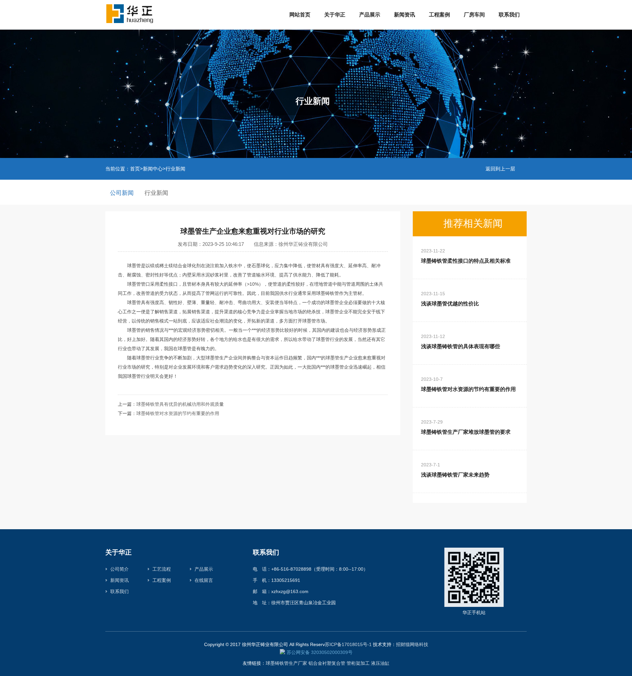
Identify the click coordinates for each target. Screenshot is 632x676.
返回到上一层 (500, 168)
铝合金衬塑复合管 (326, 663)
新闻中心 (153, 168)
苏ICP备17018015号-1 (348, 644)
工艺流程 (161, 569)
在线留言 (204, 580)
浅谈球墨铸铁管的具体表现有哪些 (460, 341)
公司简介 (119, 569)
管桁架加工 (358, 663)
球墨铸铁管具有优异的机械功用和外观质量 (180, 404)
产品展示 (369, 14)
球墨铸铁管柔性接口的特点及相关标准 (466, 256)
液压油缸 (380, 663)
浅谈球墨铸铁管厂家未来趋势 (455, 470)
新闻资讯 (404, 14)
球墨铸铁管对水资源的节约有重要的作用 (177, 413)
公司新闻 (122, 193)
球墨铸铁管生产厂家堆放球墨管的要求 (466, 427)
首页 (135, 168)
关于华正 (334, 14)
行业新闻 (175, 168)
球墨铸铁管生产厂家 (286, 663)
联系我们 (509, 14)
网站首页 (299, 14)
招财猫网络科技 (412, 644)
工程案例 (439, 14)
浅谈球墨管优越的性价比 (450, 298)
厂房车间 (474, 14)
